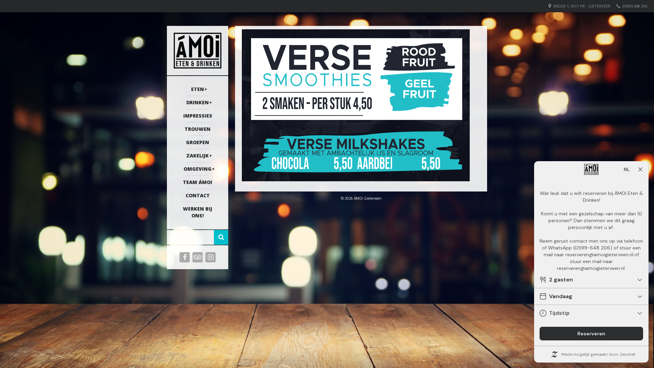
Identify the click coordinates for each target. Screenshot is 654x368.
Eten (197, 89)
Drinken (197, 102)
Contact (198, 195)
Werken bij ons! (197, 212)
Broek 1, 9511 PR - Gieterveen (582, 6)
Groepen (197, 142)
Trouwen (198, 129)
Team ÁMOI (197, 182)
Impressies (197, 115)
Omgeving (198, 169)
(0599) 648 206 (635, 6)
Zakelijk (197, 155)
